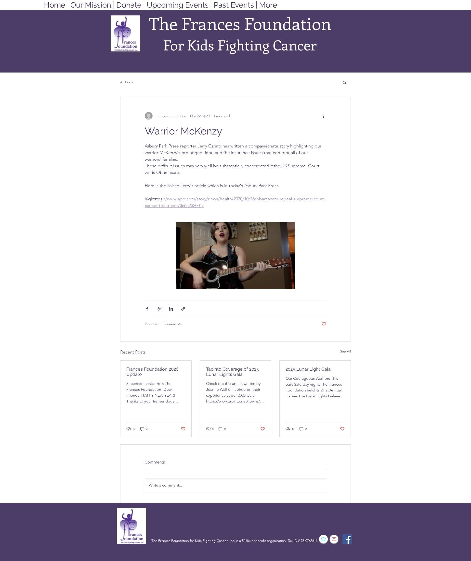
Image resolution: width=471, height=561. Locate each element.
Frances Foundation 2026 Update (152, 371)
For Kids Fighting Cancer (240, 45)
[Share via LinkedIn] (171, 308)
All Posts (126, 82)
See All (345, 351)
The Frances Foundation (240, 23)
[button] (344, 82)
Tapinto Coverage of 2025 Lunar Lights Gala (232, 371)
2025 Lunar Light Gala (308, 369)
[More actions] (323, 116)
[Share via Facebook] (147, 308)
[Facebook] (347, 539)
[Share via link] (183, 308)
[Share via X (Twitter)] (159, 308)
